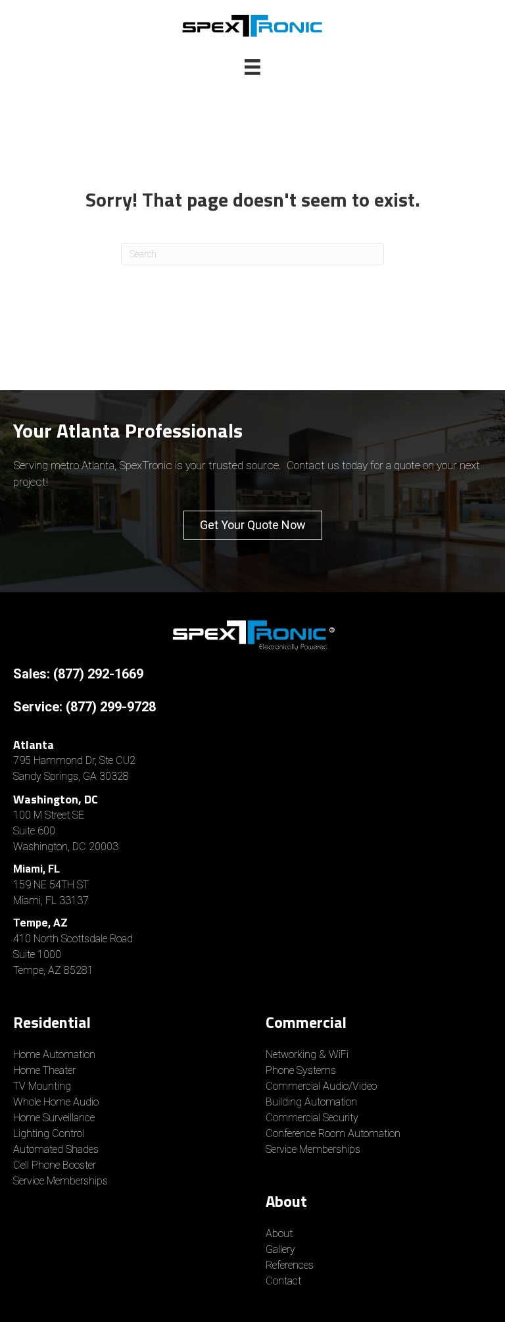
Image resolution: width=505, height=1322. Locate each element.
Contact (283, 1281)
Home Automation (54, 1054)
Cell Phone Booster (56, 1165)
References (290, 1265)
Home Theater (44, 1070)
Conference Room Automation (333, 1133)
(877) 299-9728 (111, 707)
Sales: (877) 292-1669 (78, 674)
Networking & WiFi (307, 1054)
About (279, 1233)
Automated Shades (56, 1149)
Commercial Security (312, 1117)
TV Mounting (42, 1086)
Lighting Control (48, 1133)
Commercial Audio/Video (321, 1086)
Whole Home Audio (56, 1102)
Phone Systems (301, 1070)
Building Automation (311, 1102)
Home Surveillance (54, 1117)
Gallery (280, 1249)
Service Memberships (60, 1181)
